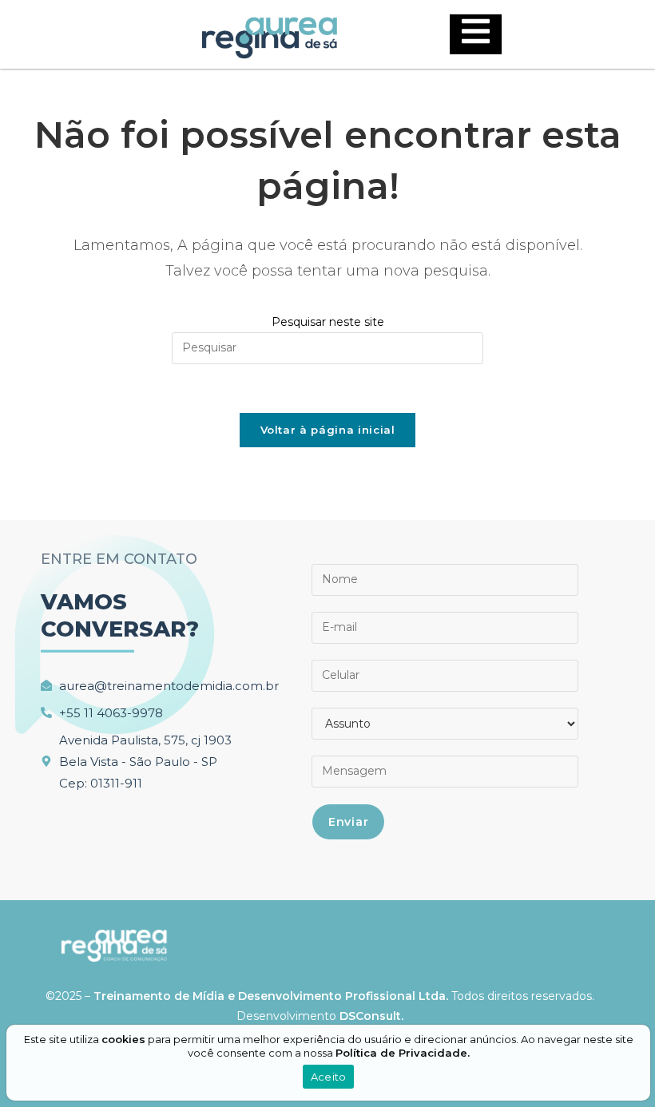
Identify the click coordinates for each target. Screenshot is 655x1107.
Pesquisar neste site (328, 322)
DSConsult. (371, 1016)
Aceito (329, 1076)
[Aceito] (641, 1063)
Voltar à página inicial (327, 429)
